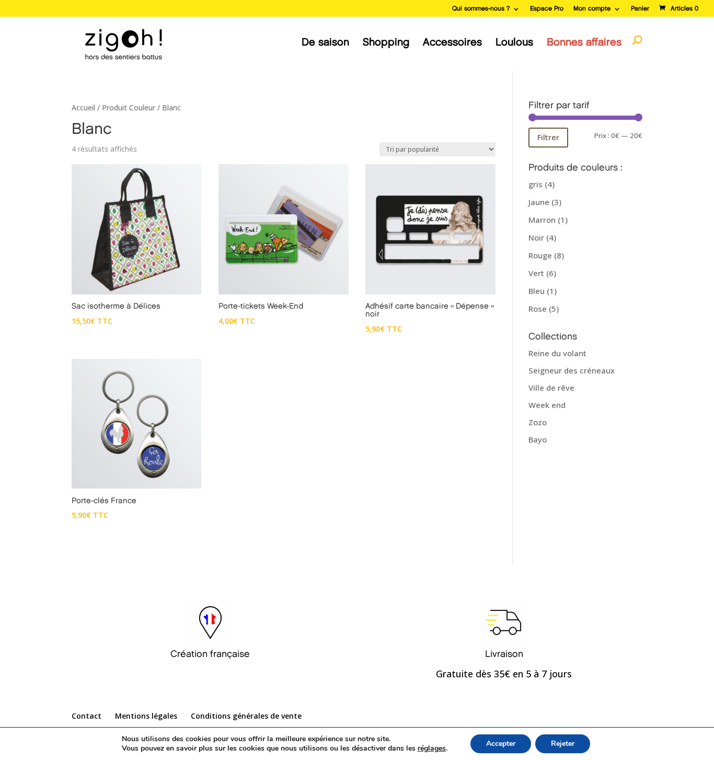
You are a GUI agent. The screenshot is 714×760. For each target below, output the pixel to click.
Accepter (500, 743)
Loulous (514, 42)
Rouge (540, 255)
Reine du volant (557, 353)
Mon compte (592, 9)
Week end (547, 405)
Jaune (538, 202)
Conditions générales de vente (246, 716)
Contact (86, 716)
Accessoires (452, 42)
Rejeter (562, 743)
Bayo (537, 439)
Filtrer (548, 137)
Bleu (536, 291)
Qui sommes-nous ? (481, 9)
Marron (542, 219)
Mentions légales (146, 716)
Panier (640, 9)
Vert (536, 273)
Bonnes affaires (584, 42)
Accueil (83, 107)
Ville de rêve (551, 387)
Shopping (386, 42)
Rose (537, 308)
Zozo (537, 422)
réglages (432, 748)
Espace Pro (546, 9)
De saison (325, 42)
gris (535, 184)
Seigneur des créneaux (571, 370)
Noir (536, 237)
